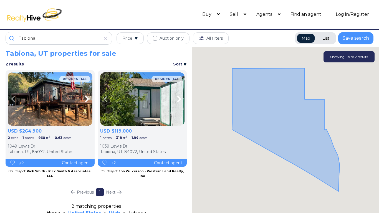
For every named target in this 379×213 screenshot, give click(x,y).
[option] (50, 99)
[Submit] (12, 38)
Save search (356, 38)
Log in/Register (352, 14)
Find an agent (305, 14)
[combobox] (59, 38)
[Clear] (105, 38)
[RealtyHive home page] (52, 15)
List (325, 38)
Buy (207, 14)
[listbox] (50, 99)
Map (306, 38)
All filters (214, 38)
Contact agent (76, 162)
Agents (264, 14)
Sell (234, 14)
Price (127, 38)
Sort (178, 64)
